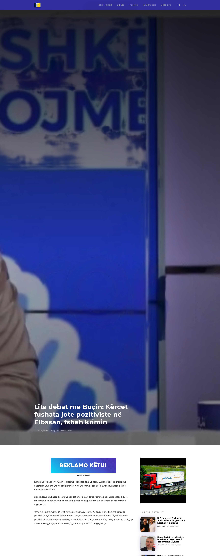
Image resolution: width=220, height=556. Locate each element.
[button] (179, 5)
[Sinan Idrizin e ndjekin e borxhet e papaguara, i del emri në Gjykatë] (147, 543)
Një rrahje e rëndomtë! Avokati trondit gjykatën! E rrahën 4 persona (171, 520)
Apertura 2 (162, 545)
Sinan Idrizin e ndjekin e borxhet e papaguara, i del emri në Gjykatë (170, 539)
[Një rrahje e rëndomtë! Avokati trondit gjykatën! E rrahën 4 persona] (147, 524)
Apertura (161, 526)
